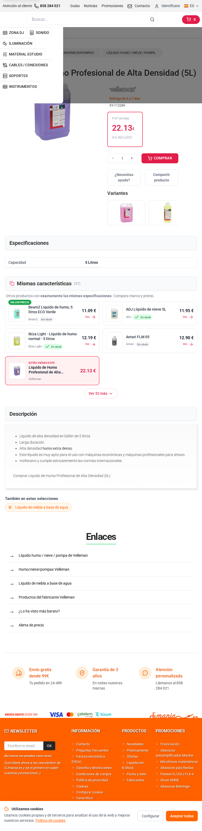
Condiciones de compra (93, 774)
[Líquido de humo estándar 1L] (167, 213)
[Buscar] (152, 19)
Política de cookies (50, 820)
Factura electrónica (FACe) (88, 759)
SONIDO (42, 33)
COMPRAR (162, 158)
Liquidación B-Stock (133, 765)
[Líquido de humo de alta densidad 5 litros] (126, 213)
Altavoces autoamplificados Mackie (174, 753)
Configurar (150, 816)
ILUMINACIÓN (20, 43)
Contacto (83, 744)
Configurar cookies (89, 792)
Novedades (135, 744)
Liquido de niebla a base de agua (41, 507)
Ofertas (132, 756)
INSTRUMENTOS (23, 86)
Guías (75, 6)
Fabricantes (135, 780)
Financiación (169, 744)
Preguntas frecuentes (92, 750)
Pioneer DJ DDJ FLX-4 (177, 774)
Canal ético (84, 798)
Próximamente (137, 750)
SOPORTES (18, 76)
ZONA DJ (16, 33)
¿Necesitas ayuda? (124, 177)
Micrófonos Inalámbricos (179, 762)
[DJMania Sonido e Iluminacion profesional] (174, 714)
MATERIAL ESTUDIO (25, 54)
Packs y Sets (136, 774)
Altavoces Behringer (175, 786)
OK (49, 746)
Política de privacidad (92, 780)
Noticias (90, 6)
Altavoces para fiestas (177, 768)
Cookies (82, 786)
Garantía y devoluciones (94, 768)
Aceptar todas (182, 816)
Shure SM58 (169, 780)
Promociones (112, 6)
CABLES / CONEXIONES (28, 65)
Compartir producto (161, 177)
